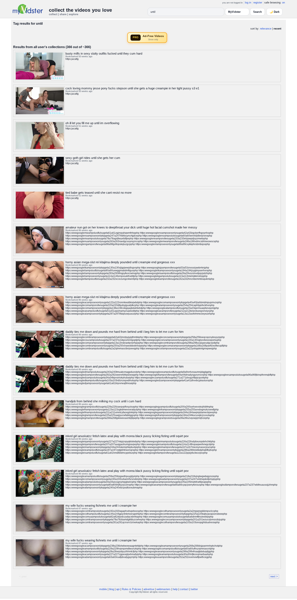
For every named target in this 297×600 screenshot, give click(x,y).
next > (274, 576)
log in (248, 2)
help (175, 589)
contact (184, 589)
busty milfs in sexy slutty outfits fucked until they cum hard (103, 53)
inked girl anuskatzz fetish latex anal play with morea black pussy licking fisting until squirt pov (127, 436)
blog (111, 589)
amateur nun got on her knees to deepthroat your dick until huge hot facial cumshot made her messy (131, 227)
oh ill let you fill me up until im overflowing (92, 123)
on (283, 2)
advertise (148, 589)
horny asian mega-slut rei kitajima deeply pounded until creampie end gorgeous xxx (120, 262)
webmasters (163, 589)
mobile (103, 589)
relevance (265, 28)
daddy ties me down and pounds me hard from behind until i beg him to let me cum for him (124, 331)
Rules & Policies (131, 589)
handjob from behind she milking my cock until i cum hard (103, 401)
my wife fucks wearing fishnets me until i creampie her (101, 505)
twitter (194, 589)
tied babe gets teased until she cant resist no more (98, 192)
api (118, 589)
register (257, 2)
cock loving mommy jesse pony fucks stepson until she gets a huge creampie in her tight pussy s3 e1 (132, 88)
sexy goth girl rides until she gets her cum (92, 158)
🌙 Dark (274, 11)
